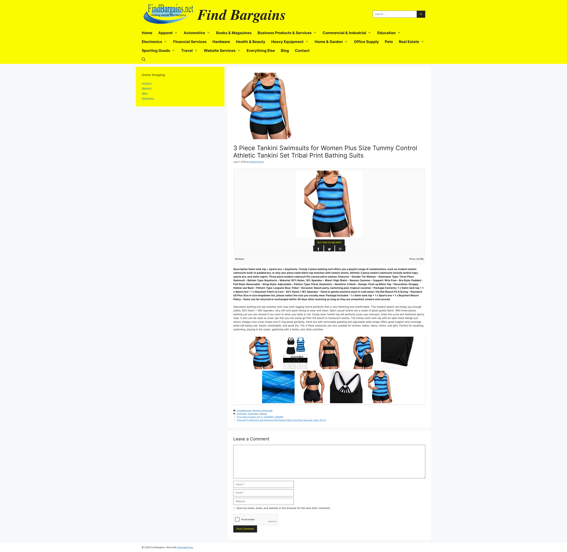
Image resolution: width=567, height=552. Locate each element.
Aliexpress (148, 98)
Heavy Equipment (287, 41)
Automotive (194, 33)
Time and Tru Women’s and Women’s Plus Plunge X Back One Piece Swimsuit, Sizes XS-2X (281, 420)
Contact (302, 50)
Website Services (220, 50)
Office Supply (366, 41)
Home (147, 33)
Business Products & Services (285, 33)
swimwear (253, 413)
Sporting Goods (156, 50)
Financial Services (190, 41)
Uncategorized (244, 410)
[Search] (421, 14)
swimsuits (242, 413)
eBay (145, 93)
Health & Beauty (250, 41)
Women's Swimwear (262, 410)
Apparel (165, 33)
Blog (285, 50)
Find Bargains (241, 14)
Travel (187, 50)
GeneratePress (185, 547)
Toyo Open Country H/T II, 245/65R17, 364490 (260, 417)
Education (386, 33)
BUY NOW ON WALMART (329, 242)
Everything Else (261, 50)
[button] (143, 59)
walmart (263, 413)
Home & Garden (329, 41)
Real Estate (409, 41)
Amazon (146, 83)
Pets (389, 41)
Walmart (147, 88)
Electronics (152, 41)
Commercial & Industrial (344, 33)
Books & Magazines (234, 33)
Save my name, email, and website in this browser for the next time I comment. (284, 508)
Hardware (221, 41)
